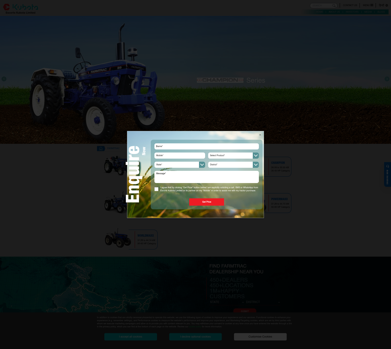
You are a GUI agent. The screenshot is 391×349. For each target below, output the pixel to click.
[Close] (260, 135)
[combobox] (233, 156)
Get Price (206, 202)
